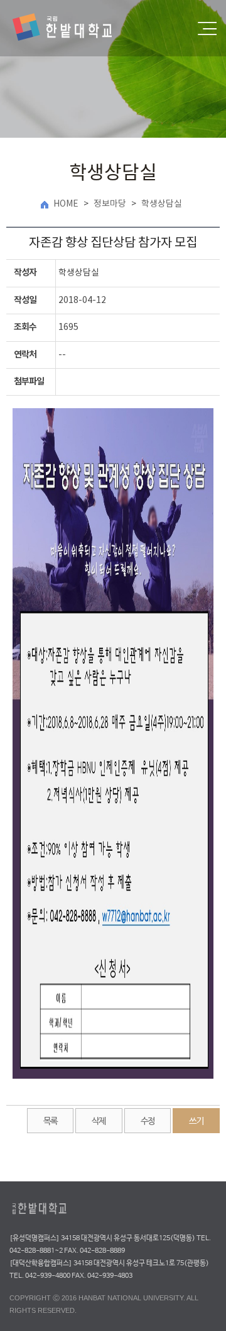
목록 (50, 1121)
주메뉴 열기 (207, 28)
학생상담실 (161, 204)
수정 (148, 1121)
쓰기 (196, 1121)
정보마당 (110, 204)
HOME (65, 204)
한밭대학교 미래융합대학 (72, 28)
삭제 (99, 1121)
